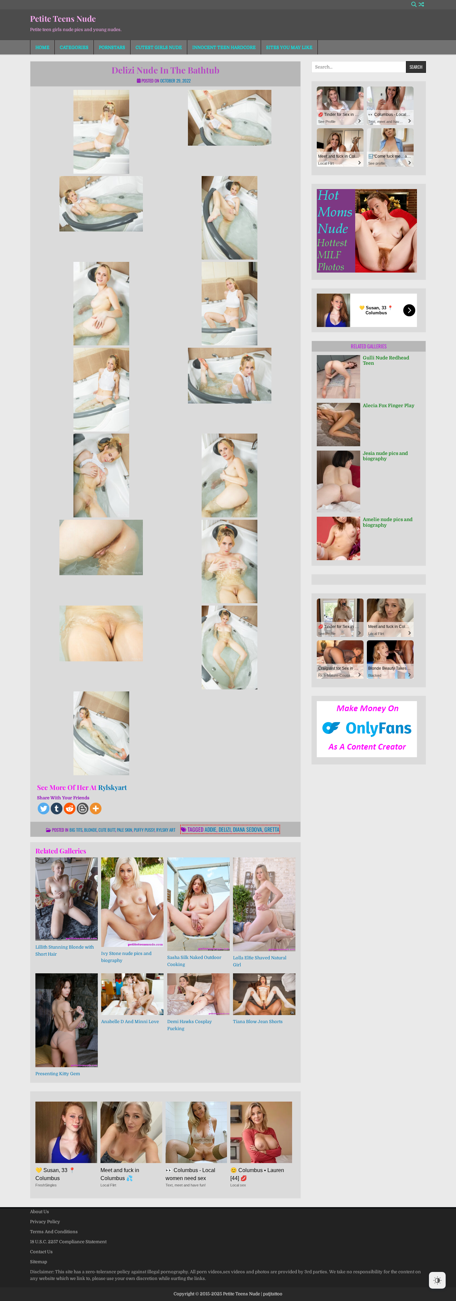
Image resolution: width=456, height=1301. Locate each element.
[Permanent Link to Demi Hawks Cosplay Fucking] (198, 994)
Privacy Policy (45, 1221)
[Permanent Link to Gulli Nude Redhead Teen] (338, 376)
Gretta (271, 829)
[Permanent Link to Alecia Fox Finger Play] (338, 424)
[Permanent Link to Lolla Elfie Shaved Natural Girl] (264, 904)
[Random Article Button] (421, 4)
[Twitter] (43, 808)
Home (42, 47)
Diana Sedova (247, 829)
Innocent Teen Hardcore (224, 47)
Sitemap (38, 1261)
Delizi (225, 829)
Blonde (90, 829)
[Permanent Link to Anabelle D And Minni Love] (132, 994)
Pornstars (112, 47)
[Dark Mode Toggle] (437, 1280)
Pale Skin (124, 829)
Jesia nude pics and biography (385, 456)
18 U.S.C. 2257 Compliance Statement (68, 1241)
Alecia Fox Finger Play (388, 405)
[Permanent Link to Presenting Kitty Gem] (66, 1020)
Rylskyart (112, 787)
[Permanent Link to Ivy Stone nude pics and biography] (132, 902)
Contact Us (41, 1251)
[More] (95, 808)
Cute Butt (106, 829)
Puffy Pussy (144, 829)
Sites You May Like (289, 47)
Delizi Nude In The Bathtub (165, 70)
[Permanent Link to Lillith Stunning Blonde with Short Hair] (66, 899)
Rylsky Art (165, 829)
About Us (39, 1211)
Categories (74, 47)
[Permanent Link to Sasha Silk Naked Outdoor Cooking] (198, 904)
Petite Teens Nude (63, 18)
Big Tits (75, 829)
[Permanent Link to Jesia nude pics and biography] (338, 482)
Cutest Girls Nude (159, 47)
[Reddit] (69, 808)
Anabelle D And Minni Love (130, 1021)
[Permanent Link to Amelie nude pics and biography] (338, 538)
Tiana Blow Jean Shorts (258, 1021)
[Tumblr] (56, 808)
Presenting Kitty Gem (57, 1073)
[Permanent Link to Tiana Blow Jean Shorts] (264, 994)
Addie (210, 829)
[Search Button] (414, 4)
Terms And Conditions (54, 1231)
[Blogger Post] (82, 808)
